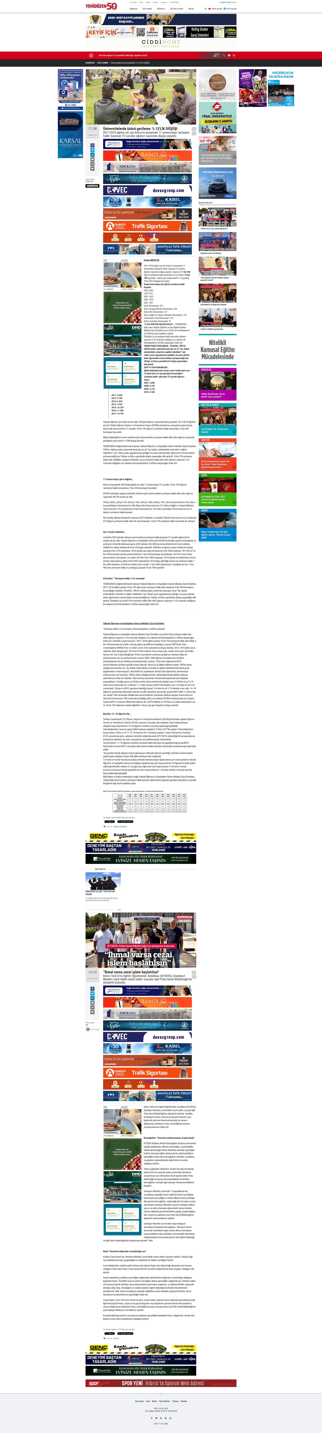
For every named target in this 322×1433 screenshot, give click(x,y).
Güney (204, 510)
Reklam (155, 2)
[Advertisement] (70, 178)
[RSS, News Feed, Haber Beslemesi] (161, 1418)
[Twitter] (92, 150)
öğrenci (116, 826)
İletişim (184, 1401)
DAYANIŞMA (174, 2)
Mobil (148, 2)
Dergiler (206, 369)
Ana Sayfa (133, 2)
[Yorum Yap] (92, 169)
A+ (194, 129)
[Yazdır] (92, 164)
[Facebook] (92, 145)
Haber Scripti (159, 1423)
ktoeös (116, 1338)
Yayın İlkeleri (164, 1401)
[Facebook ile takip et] (151, 1418)
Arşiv (148, 1401)
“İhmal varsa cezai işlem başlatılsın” (114, 55)
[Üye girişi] (165, 1418)
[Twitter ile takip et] (156, 1418)
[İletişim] (229, 55)
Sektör (205, 440)
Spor (204, 475)
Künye (154, 1401)
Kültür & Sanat (210, 404)
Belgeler (164, 2)
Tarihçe (175, 1401)
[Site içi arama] (234, 55)
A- (194, 133)
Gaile (141, 2)
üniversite (123, 826)
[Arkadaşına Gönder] (92, 159)
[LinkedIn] (92, 155)
